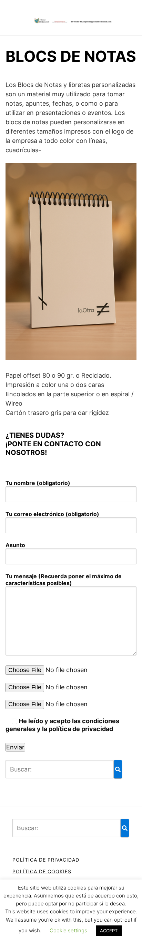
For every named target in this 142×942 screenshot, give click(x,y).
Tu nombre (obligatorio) (38, 482)
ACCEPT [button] (109, 930)
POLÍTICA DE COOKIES (41, 871)
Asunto (15, 545)
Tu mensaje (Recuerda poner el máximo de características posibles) (64, 579)
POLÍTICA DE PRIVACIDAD (45, 860)
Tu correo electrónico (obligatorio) (52, 514)
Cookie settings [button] (68, 930)
